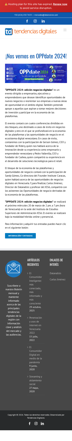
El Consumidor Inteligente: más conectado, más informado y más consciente (35, 288)
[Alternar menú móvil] (65, 30)
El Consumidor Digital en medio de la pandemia (35, 355)
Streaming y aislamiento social (35, 380)
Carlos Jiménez (57, 279)
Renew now (60, 4)
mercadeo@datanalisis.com (46, 15)
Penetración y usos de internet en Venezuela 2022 (35, 325)
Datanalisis (55, 273)
